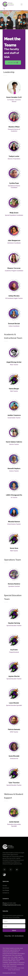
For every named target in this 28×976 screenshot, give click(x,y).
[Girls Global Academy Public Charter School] (8, 4)
